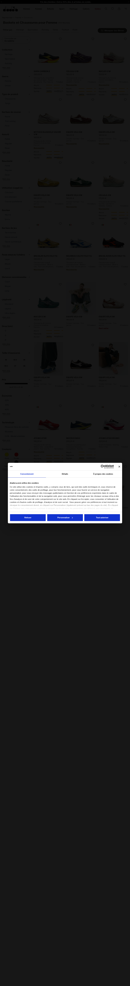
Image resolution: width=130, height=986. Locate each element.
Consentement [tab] (27, 474)
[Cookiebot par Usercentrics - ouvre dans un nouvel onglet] (103, 467)
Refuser (27, 517)
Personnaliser (63, 517)
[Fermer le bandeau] (119, 467)
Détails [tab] (65, 474)
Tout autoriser (102, 517)
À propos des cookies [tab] (103, 474)
